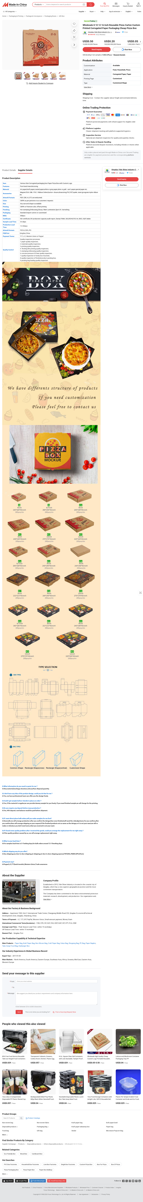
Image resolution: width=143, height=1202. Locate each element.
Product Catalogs (33, 1118)
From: (13, 981)
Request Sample (119, 55)
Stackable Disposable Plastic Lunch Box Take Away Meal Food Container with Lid (71, 1099)
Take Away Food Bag (10, 946)
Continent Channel (97, 1187)
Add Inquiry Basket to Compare (41, 83)
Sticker (74, 1131)
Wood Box (23, 1154)
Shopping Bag (74, 943)
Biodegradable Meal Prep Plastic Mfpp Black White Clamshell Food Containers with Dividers (42, 1099)
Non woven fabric (43, 1123)
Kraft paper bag (77, 1123)
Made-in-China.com (62, 1190)
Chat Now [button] (128, 50)
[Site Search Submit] (91, 4)
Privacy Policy (105, 1194)
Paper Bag (18, 943)
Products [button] (38, 4)
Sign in (138, 6)
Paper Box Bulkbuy (45, 1170)
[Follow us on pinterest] (136, 1181)
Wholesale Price (84, 1187)
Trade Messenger (37, 1181)
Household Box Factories (30, 1164)
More (4, 1174)
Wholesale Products (71, 1187)
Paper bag (109, 1127)
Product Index (109, 1187)
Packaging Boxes (50, 16)
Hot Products (26, 1187)
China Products (37, 1187)
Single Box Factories (68, 1164)
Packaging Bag (42, 1127)
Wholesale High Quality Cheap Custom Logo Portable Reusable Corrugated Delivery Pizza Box (98, 1058)
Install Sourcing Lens (58, 1181)
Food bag (5, 1131)
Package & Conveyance (34, 16)
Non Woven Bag (41, 943)
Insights (118, 1187)
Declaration (94, 1194)
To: (14, 987)
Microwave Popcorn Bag (114, 1131)
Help (102, 11)
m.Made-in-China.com (76, 1190)
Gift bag (39, 1131)
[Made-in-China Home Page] (14, 4)
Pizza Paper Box (29, 1170)
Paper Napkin (91, 943)
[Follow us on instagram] (130, 1181)
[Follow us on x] (126, 1181)
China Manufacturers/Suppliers (53, 1187)
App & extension (114, 11)
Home (4, 16)
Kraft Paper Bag (29, 943)
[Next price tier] (140, 42)
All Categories (10, 11)
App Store (8, 1181)
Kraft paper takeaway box (80, 1127)
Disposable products (9, 1127)
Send (19, 1012)
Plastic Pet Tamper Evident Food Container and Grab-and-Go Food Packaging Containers (127, 1099)
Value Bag (64, 943)
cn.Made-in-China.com (92, 1190)
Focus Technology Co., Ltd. (56, 1194)
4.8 (114, 173)
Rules (139, 11)
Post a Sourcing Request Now (64, 1012)
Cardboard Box (37, 1154)
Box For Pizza (101, 1164)
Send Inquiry (97, 49)
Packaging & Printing (16, 16)
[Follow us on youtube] (133, 1181)
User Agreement (83, 1194)
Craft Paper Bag (54, 943)
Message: (11, 993)
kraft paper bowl (112, 1123)
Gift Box (61, 16)
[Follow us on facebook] (123, 1181)
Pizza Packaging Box (11, 1170)
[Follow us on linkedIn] (139, 1181)
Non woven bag (7, 1123)
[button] (84, 4)
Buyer (92, 11)
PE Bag (82, 943)
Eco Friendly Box (9, 1154)
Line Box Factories (50, 1164)
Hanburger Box (24, 946)
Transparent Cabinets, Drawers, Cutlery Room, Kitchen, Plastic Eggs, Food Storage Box (43, 1058)
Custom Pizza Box (86, 1164)
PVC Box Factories (10, 1164)
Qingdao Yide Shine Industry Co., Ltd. (100, 32)
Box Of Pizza (115, 1164)
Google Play (21, 1181)
